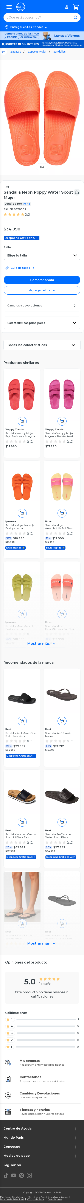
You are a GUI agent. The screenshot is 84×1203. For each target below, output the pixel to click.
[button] (42, 27)
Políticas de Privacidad (12, 1199)
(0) (31, 441)
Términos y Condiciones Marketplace (48, 1197)
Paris (26, 203)
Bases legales (55, 1199)
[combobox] (42, 255)
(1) (28, 214)
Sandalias (59, 51)
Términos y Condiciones (12, 1197)
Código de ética (35, 1199)
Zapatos (15, 51)
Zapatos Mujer (37, 51)
